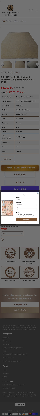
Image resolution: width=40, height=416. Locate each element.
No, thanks (26, 221)
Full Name (18, 197)
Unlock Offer (26, 219)
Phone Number (18, 202)
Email (17, 207)
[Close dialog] (38, 193)
